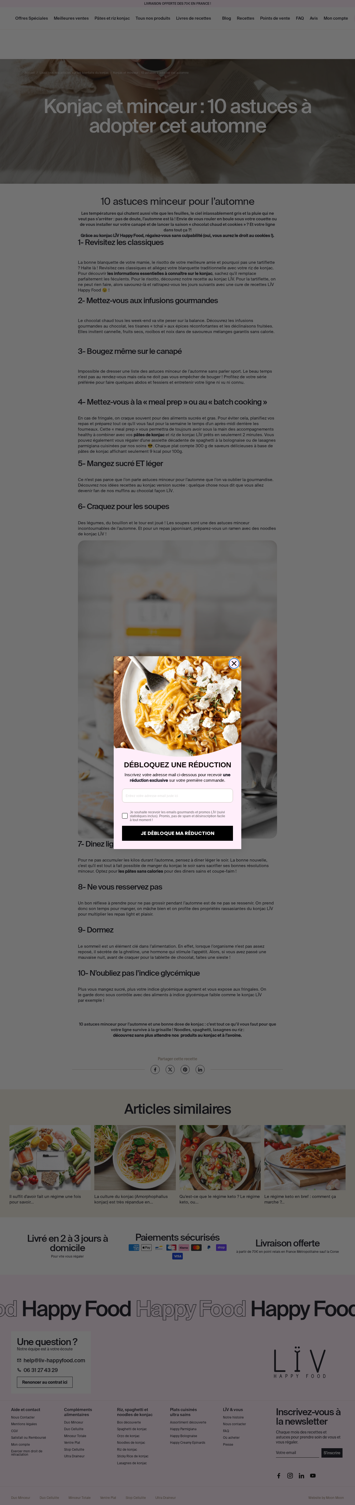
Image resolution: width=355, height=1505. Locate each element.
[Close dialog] (234, 663)
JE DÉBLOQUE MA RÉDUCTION (177, 833)
